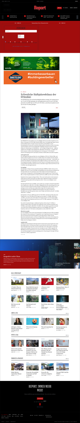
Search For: (21, 39)
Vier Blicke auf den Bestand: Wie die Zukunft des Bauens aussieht (46, 351)
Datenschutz (7, 421)
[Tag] (21, 37)
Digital (21, 416)
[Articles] (21, 35)
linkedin (76, 1)
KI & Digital (65, 7)
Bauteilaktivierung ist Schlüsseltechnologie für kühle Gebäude (32, 288)
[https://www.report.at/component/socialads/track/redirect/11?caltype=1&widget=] (31, 77)
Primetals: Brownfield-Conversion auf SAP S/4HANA (32, 374)
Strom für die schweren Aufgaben (46, 373)
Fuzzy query (34, 42)
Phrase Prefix (24, 42)
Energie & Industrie (73, 7)
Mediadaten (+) (41, 415)
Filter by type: (21, 33)
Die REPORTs (17, 416)
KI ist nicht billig (58, 253)
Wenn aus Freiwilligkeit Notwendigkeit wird (61, 305)
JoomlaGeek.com (26, 46)
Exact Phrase (17, 42)
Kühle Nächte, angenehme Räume (16, 373)
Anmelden (59, 7)
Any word (12, 42)
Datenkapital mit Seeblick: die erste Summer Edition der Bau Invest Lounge (31, 351)
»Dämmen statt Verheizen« (45, 287)
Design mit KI (58, 243)
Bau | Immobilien (13, 277)
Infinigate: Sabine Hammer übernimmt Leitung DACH (16, 328)
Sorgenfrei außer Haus (12, 256)
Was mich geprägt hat (47, 327)
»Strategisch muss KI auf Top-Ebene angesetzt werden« (62, 264)
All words (8, 42)
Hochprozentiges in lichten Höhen (61, 327)
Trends (22, 414)
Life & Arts (3, 416)
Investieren (14, 414)
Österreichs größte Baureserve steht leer (17, 349)
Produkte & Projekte (14, 362)
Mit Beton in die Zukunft (40, 23)
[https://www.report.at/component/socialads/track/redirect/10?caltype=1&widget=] (31, 63)
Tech (18, 414)
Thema (4, 254)
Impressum (2, 421)
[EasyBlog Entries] (21, 36)
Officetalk (9, 416)
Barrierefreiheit (40, 406)
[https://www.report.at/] (40, 8)
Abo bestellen (40, 398)
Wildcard (29, 42)
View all (67, 313)
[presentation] (3, 17)
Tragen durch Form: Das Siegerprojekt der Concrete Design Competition (62, 351)
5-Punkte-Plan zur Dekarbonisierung (16, 287)
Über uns (31, 415)
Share (57, 107)
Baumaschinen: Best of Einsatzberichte (62, 287)
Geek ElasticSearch (16, 46)
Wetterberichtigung (31, 327)
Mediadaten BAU (48, 415)
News (12, 416)
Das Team (35, 415)
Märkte (10, 414)
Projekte (27, 362)
